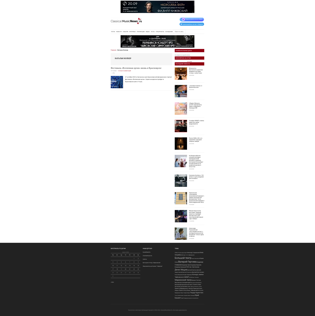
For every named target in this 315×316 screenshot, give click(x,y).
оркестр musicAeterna (193, 298)
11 (117, 265)
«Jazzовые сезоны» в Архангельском (195, 86)
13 (125, 265)
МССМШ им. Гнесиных (194, 277)
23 (138, 269)
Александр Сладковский (193, 252)
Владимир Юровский (180, 267)
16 (138, 265)
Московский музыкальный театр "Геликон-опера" (188, 284)
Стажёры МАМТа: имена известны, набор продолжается (196, 122)
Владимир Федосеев (195, 265)
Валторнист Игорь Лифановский (151, 262)
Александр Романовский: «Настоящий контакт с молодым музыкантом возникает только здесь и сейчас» (196, 232)
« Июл (112, 282)
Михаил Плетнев (196, 280)
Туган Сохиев (177, 295)
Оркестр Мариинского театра (184, 288)
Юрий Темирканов (185, 298)
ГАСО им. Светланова (192, 267)
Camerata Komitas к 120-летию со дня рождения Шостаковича (196, 177)
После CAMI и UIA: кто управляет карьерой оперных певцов (195, 139)
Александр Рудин (182, 252)
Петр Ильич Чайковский (190, 290)
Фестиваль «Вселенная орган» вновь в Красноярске (136, 68)
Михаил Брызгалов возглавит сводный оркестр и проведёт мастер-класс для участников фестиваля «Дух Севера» (196, 214)
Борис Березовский (196, 258)
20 (125, 269)
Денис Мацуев (181, 270)
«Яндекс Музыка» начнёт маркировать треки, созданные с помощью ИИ (195, 105)
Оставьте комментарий (124, 70)
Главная (113, 50)
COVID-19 (177, 252)
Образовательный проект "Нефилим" (152, 266)
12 (121, 265)
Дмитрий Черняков (186, 272)
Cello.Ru (145, 259)
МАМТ (186, 277)
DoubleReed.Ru (146, 252)
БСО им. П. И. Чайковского (187, 255)
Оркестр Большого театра (196, 286)
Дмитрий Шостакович (198, 272)
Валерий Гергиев (187, 261)
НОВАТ (189, 286)
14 (129, 265)
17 (113, 269)
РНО (199, 290)
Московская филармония (196, 282)
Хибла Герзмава (191, 295)
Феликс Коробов (184, 295)
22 (134, 269)
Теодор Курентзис (196, 293)
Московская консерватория (182, 282)
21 (129, 269)
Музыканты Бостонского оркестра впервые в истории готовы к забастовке (196, 70)
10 (113, 265)
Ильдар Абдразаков (187, 274)
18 (117, 269)
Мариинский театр (183, 280)
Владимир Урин (186, 265)
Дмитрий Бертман (192, 270)
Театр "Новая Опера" (185, 292)
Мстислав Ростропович (181, 286)
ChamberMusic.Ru (147, 255)
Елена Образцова (179, 274)
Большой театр (183, 258)
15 (134, 265)
